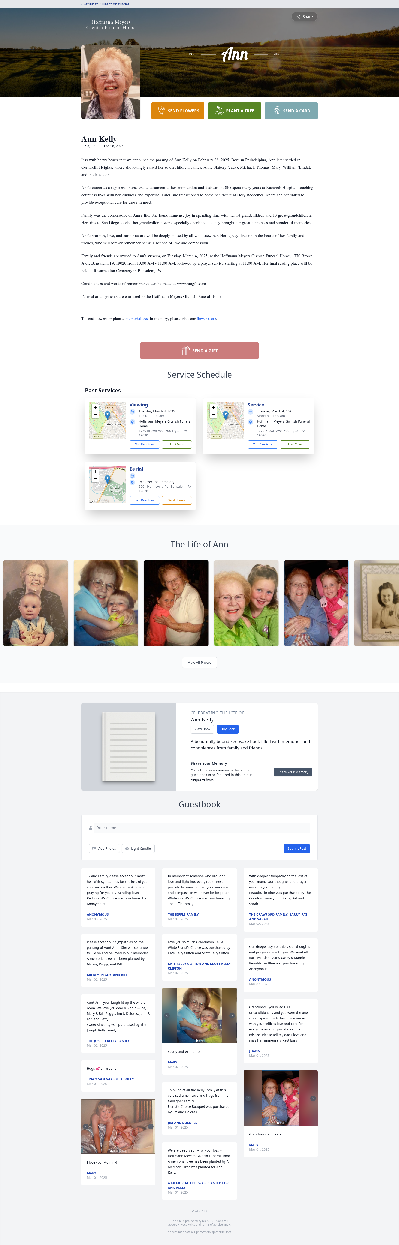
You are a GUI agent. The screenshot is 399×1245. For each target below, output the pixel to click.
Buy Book (228, 729)
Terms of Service (212, 1225)
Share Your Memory (293, 772)
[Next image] (151, 1126)
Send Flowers (176, 500)
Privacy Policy (186, 1225)
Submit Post (297, 848)
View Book (202, 729)
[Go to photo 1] (111, 1151)
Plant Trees (177, 444)
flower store (206, 318)
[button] (107, 415)
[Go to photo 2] (114, 1151)
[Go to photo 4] (120, 1151)
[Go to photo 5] (123, 1151)
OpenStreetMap (204, 1232)
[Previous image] (86, 1126)
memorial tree (137, 318)
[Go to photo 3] (117, 1151)
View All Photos (199, 662)
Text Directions (144, 444)
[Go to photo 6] (125, 1151)
